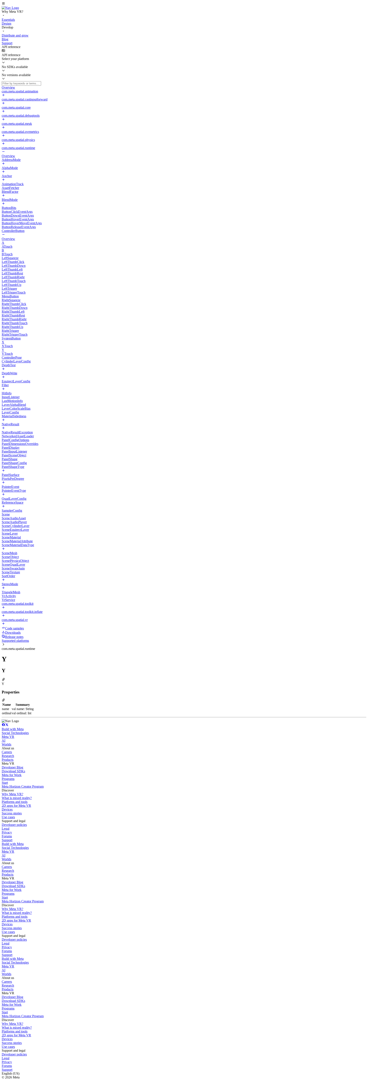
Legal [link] (5, 828)
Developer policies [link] (14, 825)
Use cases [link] (8, 817)
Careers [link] (7, 752)
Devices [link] (7, 809)
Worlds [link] (6, 744)
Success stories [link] (12, 813)
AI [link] (3, 740)
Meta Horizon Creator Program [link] (23, 786)
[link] (10, 8)
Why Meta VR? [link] (12, 794)
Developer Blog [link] (12, 767)
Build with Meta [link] (13, 729)
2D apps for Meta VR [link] (16, 805)
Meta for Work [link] (12, 775)
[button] (184, 4)
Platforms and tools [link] (14, 802)
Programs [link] (8, 779)
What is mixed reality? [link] (17, 798)
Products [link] (7, 759)
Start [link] (5, 782)
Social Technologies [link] (15, 733)
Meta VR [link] (8, 737)
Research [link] (8, 756)
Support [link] (7, 840)
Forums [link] (7, 836)
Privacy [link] (7, 832)
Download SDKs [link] (13, 771)
